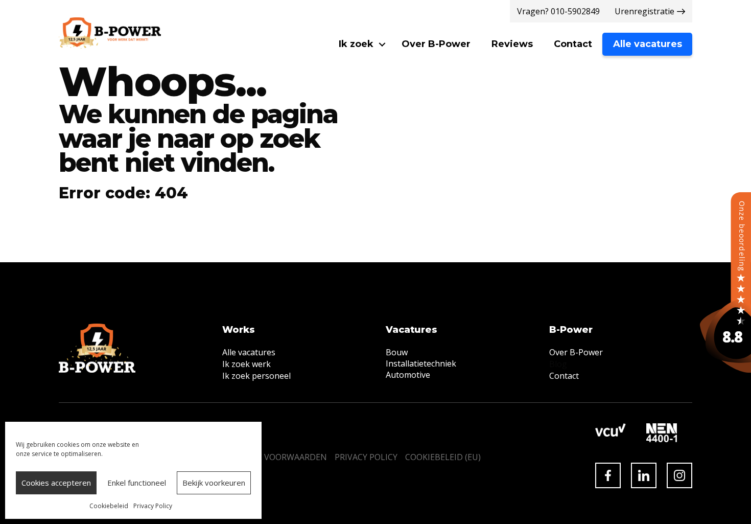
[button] (382, 44)
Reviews (512, 44)
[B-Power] (725, 281)
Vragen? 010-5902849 (558, 11)
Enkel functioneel (136, 482)
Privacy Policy (152, 506)
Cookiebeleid (108, 506)
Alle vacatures (647, 44)
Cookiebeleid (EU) (443, 457)
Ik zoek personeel (256, 375)
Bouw (397, 352)
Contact (573, 44)
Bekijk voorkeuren (213, 482)
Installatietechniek (421, 363)
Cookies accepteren (56, 482)
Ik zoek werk (246, 364)
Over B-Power (436, 44)
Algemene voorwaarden (273, 457)
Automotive (408, 374)
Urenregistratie (644, 11)
